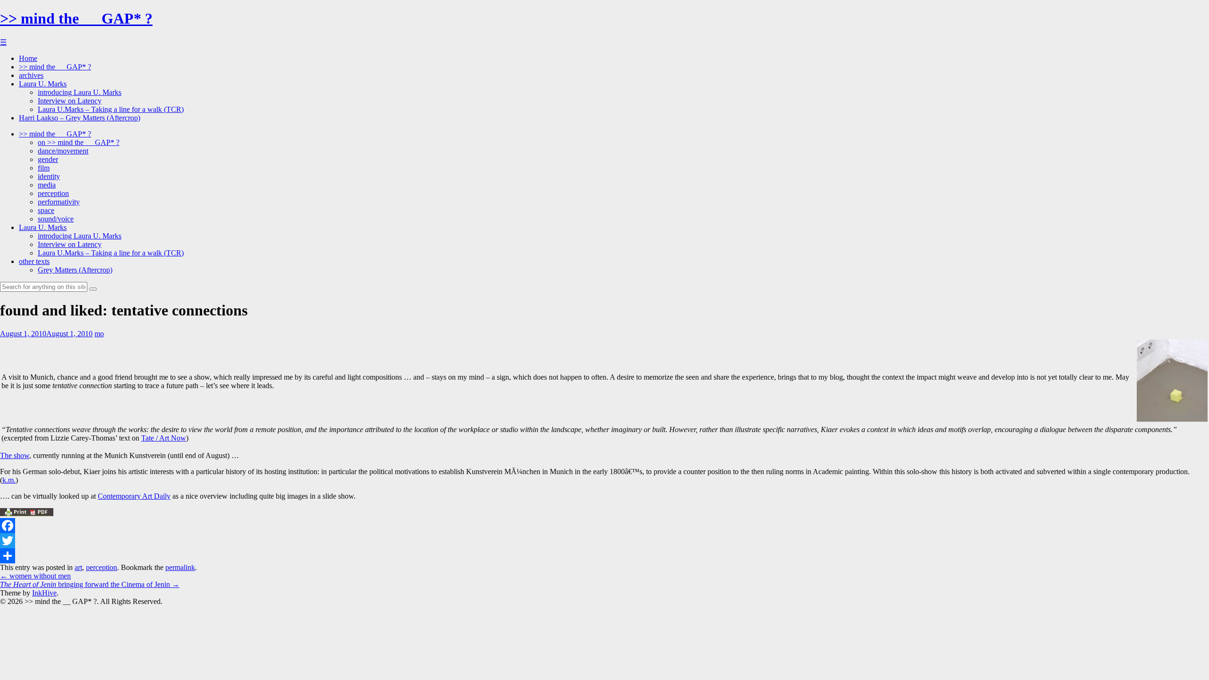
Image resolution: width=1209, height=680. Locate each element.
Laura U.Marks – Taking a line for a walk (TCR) (111, 109)
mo (99, 334)
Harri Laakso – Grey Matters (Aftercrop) (79, 118)
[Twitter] (604, 540)
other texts (34, 261)
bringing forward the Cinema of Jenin (89, 584)
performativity (59, 202)
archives (31, 75)
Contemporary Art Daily (134, 496)
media (47, 185)
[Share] (604, 555)
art (78, 567)
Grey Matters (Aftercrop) (75, 270)
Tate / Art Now (163, 438)
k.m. (9, 480)
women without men (35, 576)
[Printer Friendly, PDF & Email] (26, 514)
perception (53, 193)
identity (49, 176)
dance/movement (63, 151)
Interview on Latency (70, 101)
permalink (180, 567)
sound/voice (56, 219)
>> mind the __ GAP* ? (76, 18)
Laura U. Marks (43, 84)
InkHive (44, 593)
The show (14, 455)
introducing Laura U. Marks (79, 92)
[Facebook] (604, 525)
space (46, 210)
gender (48, 159)
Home (28, 58)
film (44, 168)
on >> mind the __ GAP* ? (78, 142)
